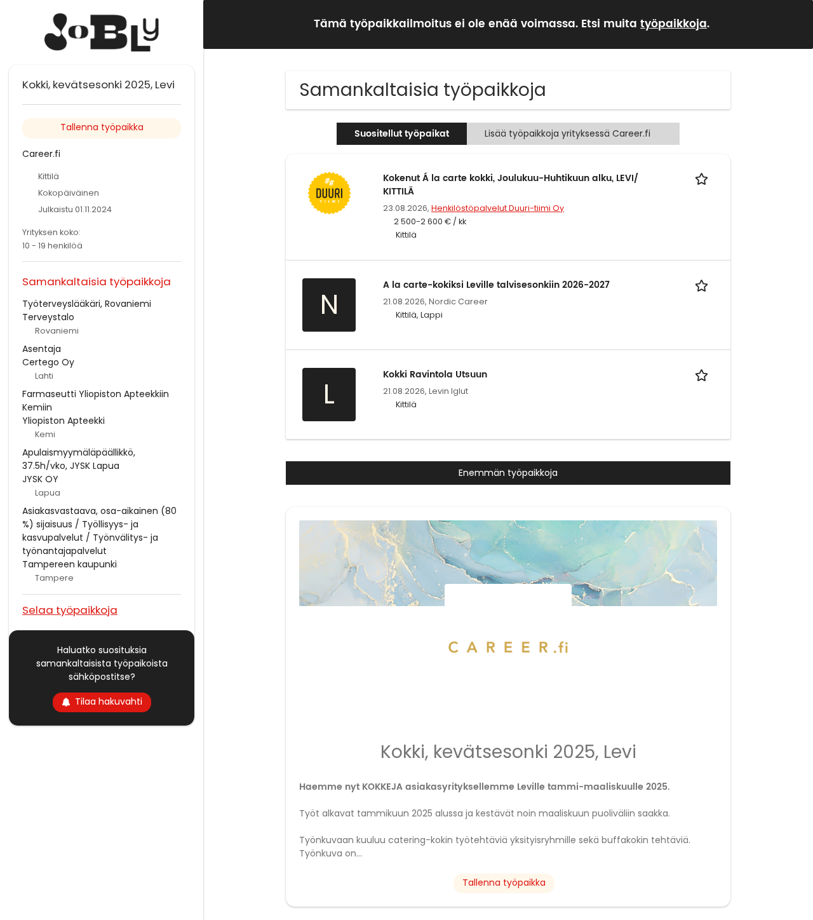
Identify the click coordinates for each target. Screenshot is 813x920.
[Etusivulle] (101, 32)
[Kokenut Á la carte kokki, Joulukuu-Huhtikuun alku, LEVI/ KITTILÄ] (329, 192)
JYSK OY (40, 479)
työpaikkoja (673, 24)
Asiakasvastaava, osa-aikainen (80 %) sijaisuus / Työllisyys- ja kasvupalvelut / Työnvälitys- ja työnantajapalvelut (99, 530)
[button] (793, 24)
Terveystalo (48, 317)
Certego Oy (48, 362)
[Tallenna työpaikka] (704, 178)
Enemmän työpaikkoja (508, 472)
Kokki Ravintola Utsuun (435, 374)
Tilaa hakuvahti (108, 701)
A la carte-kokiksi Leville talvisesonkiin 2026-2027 (496, 285)
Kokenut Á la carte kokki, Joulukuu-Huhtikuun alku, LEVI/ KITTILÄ (510, 185)
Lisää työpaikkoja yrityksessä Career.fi (567, 133)
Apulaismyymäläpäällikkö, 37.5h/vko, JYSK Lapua (78, 459)
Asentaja (41, 348)
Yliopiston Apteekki (63, 420)
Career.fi (41, 153)
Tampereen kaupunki (69, 564)
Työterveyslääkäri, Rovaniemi (86, 303)
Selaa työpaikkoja (70, 609)
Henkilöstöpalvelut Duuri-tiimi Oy (497, 208)
